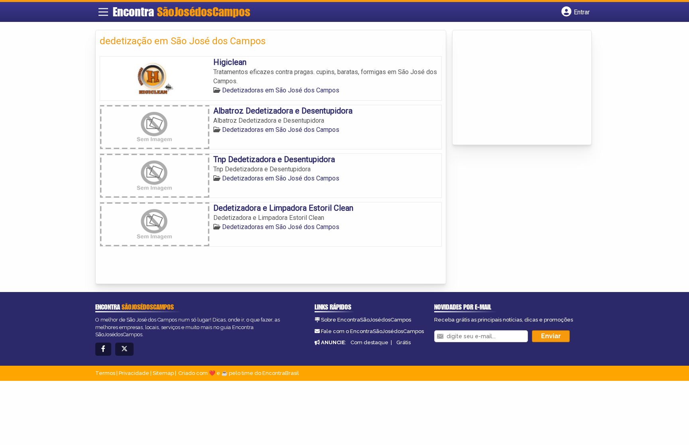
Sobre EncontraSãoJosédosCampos (366, 320)
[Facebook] (103, 349)
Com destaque (369, 342)
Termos (105, 373)
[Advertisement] (516, 88)
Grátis (403, 342)
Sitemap (163, 373)
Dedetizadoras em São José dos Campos (280, 90)
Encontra (181, 11)
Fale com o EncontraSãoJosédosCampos (372, 331)
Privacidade (134, 373)
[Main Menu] (103, 12)
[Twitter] (124, 349)
